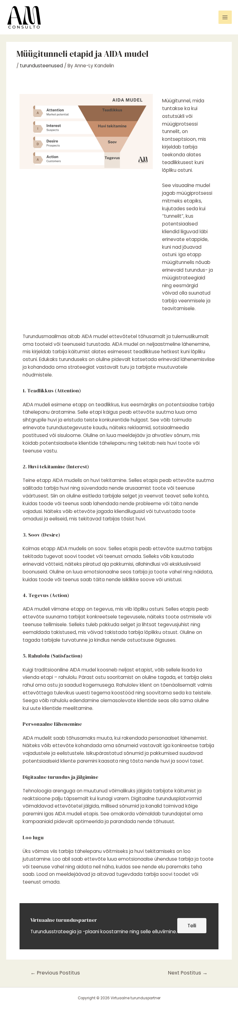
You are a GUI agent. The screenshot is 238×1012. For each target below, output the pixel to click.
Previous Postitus (55, 972)
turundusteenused (41, 65)
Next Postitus (188, 972)
